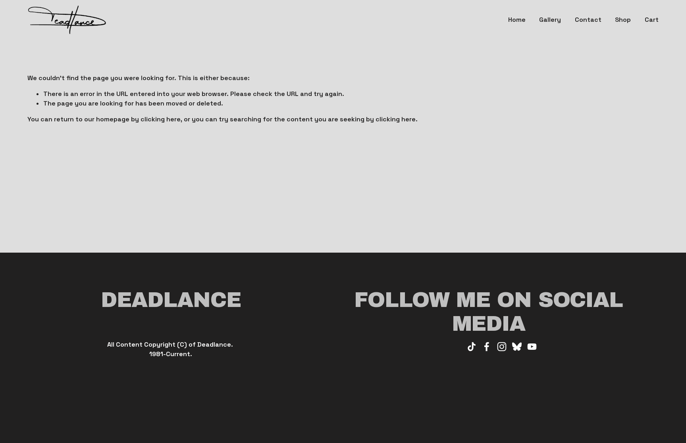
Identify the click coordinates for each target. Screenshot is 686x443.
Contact (588, 19)
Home (517, 19)
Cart (652, 19)
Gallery (550, 19)
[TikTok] (471, 346)
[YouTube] (532, 346)
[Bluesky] (517, 346)
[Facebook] (486, 346)
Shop (623, 19)
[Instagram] (502, 346)
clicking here (161, 119)
